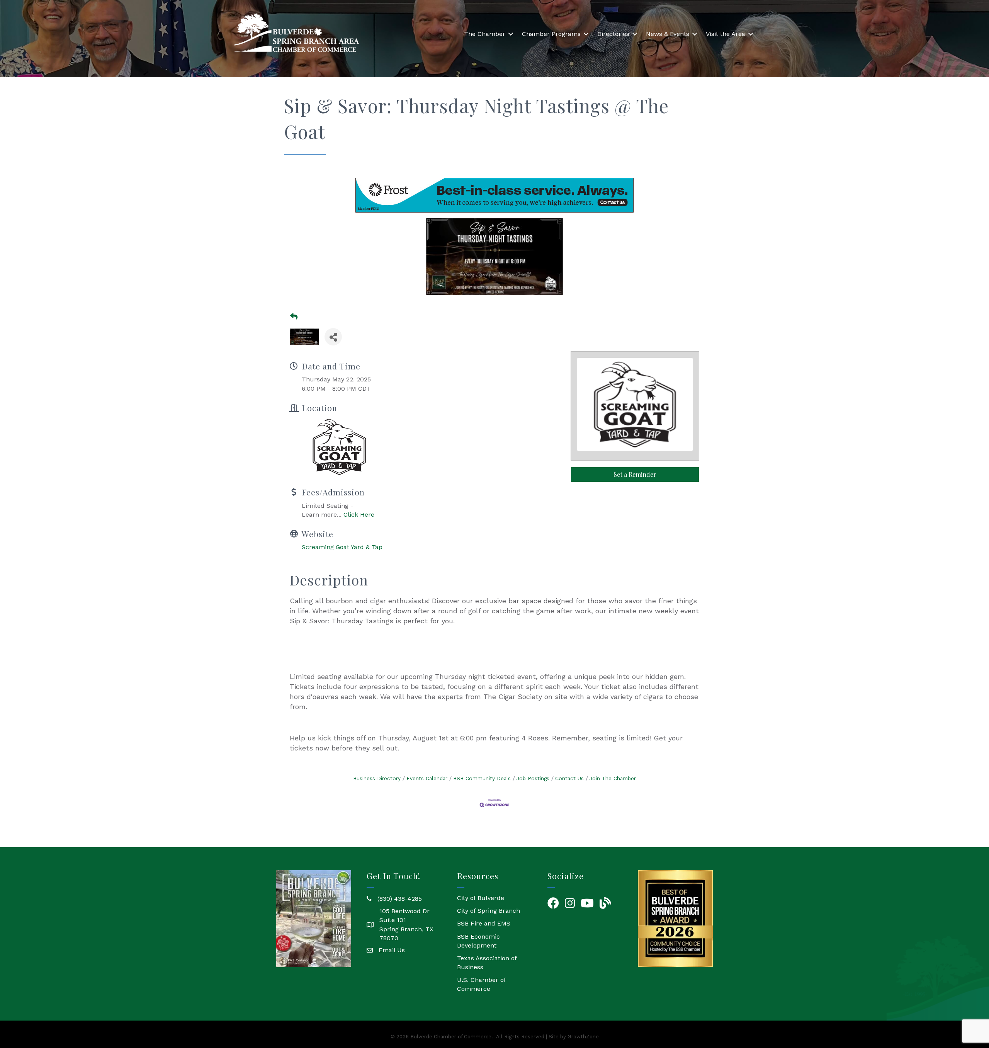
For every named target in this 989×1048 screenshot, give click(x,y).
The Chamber (484, 33)
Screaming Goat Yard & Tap (342, 547)
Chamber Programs (551, 33)
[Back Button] (293, 316)
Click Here (358, 514)
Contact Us (569, 778)
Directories (613, 33)
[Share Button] (333, 336)
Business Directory (377, 778)
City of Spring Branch (488, 910)
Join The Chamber (613, 778)
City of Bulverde (480, 898)
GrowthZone (583, 1036)
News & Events (667, 33)
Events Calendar (426, 778)
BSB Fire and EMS (483, 923)
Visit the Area (725, 33)
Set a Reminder (634, 474)
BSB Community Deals (482, 778)
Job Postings (533, 778)
